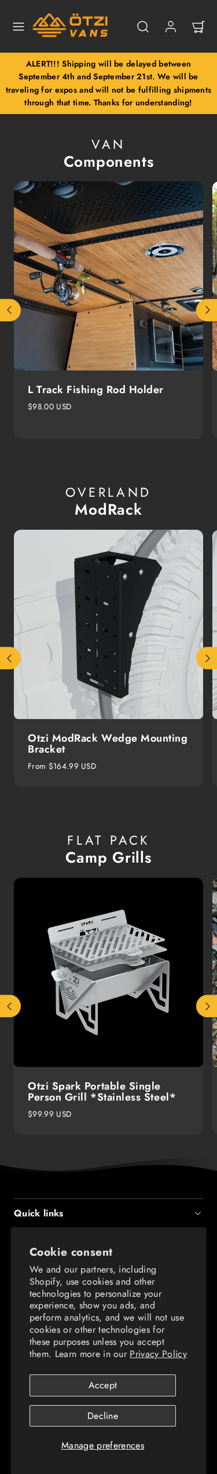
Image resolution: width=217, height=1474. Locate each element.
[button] (18, 27)
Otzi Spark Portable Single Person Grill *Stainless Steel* (102, 1092)
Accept (103, 1385)
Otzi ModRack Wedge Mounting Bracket (108, 744)
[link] (171, 27)
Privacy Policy (158, 1354)
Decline (102, 1415)
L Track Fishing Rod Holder (96, 389)
